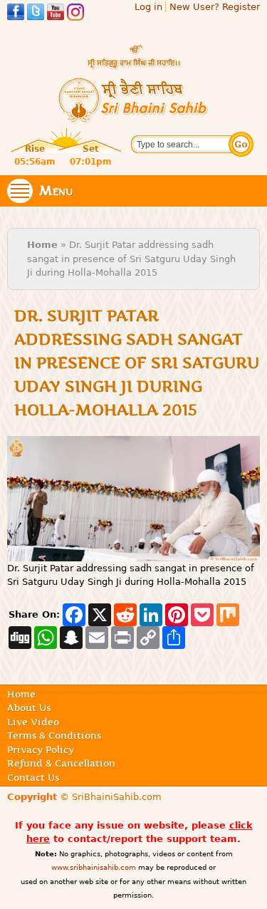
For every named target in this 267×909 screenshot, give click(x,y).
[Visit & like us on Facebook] (15, 14)
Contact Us (33, 777)
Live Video (33, 721)
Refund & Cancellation (61, 763)
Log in (148, 6)
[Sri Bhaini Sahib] (133, 118)
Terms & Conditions (54, 735)
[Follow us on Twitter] (35, 14)
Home (42, 244)
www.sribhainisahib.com (93, 867)
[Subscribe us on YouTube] (55, 14)
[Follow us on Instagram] (75, 14)
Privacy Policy (40, 749)
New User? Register (214, 6)
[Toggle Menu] (20, 191)
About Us (29, 707)
